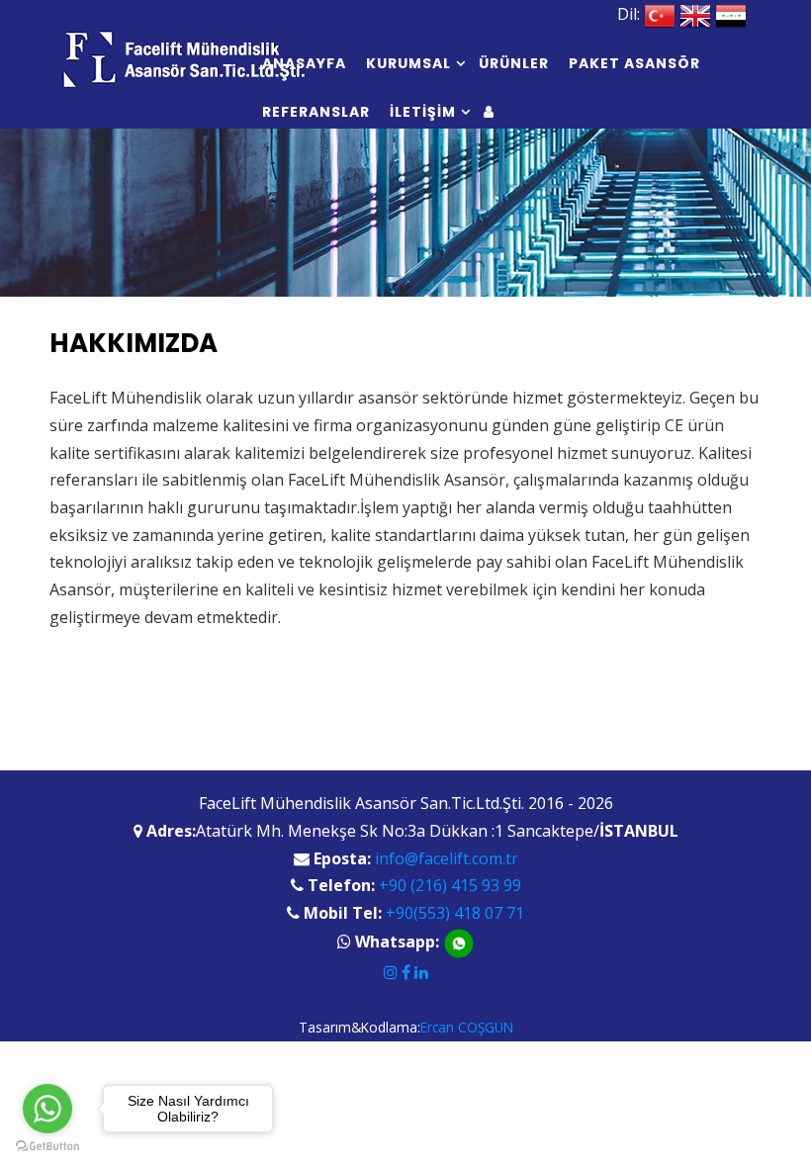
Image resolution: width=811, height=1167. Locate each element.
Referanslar (316, 112)
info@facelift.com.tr (446, 858)
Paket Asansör (634, 63)
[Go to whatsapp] (47, 1108)
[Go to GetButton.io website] (47, 1146)
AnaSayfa (304, 63)
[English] (695, 14)
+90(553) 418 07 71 (455, 913)
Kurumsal (408, 63)
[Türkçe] (660, 14)
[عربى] (731, 14)
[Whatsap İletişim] (459, 941)
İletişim (423, 112)
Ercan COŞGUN (466, 1027)
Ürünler (514, 63)
